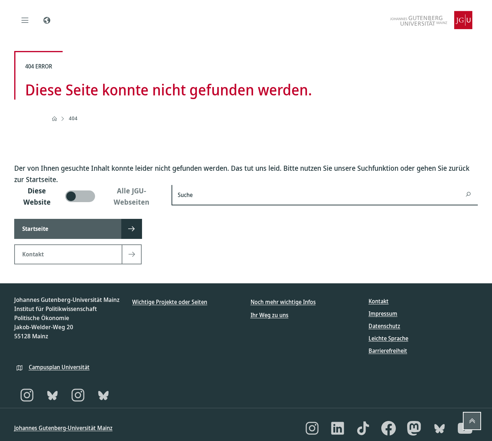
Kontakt (379, 301)
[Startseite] (54, 118)
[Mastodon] (414, 428)
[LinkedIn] (337, 428)
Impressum (383, 314)
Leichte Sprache (388, 338)
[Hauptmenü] (25, 20)
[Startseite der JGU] (431, 20)
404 (73, 118)
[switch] (88, 196)
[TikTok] (363, 428)
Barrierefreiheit (388, 351)
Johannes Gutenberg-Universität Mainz (63, 428)
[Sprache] (47, 20)
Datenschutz (384, 326)
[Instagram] (27, 395)
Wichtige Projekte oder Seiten (169, 302)
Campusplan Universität (59, 367)
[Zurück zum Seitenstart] (472, 421)
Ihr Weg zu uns (269, 315)
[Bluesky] (52, 395)
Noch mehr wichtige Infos (283, 302)
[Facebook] (388, 428)
